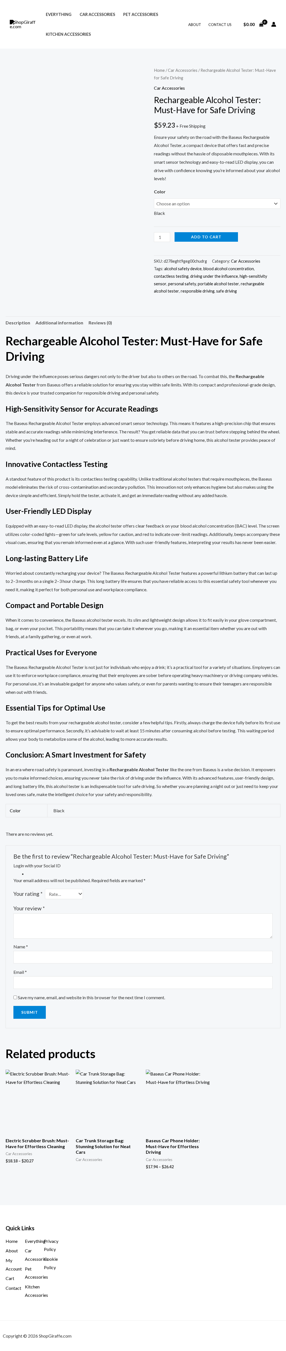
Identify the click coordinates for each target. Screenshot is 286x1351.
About (194, 24)
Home (159, 70)
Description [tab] (18, 322)
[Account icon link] (273, 24)
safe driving (226, 291)
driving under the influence (214, 276)
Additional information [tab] (59, 322)
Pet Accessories (140, 14)
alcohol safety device (183, 268)
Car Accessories (97, 14)
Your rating (27, 894)
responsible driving (197, 291)
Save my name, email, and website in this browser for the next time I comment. (91, 997)
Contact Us (220, 24)
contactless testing (171, 276)
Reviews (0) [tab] (100, 322)
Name (20, 946)
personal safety (182, 283)
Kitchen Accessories (68, 34)
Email (20, 972)
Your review (29, 908)
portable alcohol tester (218, 283)
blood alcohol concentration (228, 268)
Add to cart (206, 236)
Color (160, 191)
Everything (59, 14)
